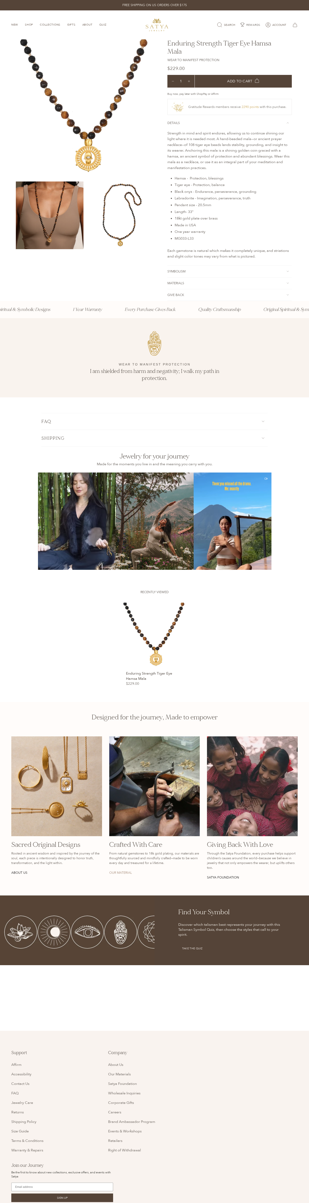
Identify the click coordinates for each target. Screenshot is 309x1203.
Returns (17, 1112)
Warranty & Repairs (27, 1150)
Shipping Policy (23, 1121)
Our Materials (119, 1074)
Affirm (16, 1064)
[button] (77, 521)
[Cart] (294, 25)
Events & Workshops (125, 1131)
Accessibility (21, 1074)
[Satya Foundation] (252, 786)
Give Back (175, 295)
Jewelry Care (22, 1102)
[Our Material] (154, 786)
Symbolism (176, 271)
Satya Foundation (122, 1083)
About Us (115, 1064)
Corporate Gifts (121, 1102)
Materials (175, 283)
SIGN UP (62, 1198)
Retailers (115, 1140)
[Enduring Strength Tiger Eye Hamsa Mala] (154, 636)
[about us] (56, 786)
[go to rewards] (250, 25)
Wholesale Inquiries (124, 1093)
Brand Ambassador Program (131, 1121)
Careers (114, 1112)
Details (173, 123)
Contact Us (20, 1083)
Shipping (53, 438)
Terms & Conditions (27, 1140)
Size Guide (20, 1131)
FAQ (46, 421)
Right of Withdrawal (124, 1150)
